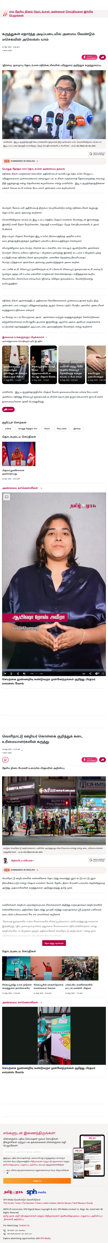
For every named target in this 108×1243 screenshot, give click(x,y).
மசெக (8, 428)
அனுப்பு (37, 1181)
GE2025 (47, 428)
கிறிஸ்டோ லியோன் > (22, 861)
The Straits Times (12, 1203)
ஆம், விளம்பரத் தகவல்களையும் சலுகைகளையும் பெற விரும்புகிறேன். (37, 1170)
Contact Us (24, 1225)
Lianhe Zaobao (49, 1203)
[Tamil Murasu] (13, 1192)
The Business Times (31, 1203)
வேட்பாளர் (61, 428)
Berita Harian (64, 1203)
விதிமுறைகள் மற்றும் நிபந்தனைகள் (46, 1161)
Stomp (89, 1203)
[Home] (36, 1192)
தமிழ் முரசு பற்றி (11, 1216)
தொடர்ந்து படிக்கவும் (54, 943)
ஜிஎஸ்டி (77, 428)
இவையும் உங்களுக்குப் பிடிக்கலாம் (23, 337)
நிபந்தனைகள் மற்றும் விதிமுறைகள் (40, 1216)
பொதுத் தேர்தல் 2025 (27, 428)
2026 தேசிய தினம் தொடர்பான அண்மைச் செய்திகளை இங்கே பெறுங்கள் (51, 13)
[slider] (54, 670)
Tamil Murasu (78, 1203)
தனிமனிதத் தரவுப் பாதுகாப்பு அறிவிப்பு (20, 1164)
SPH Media (45, 1238)
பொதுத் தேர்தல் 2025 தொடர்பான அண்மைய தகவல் (33, 169)
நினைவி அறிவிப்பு (14, 1219)
